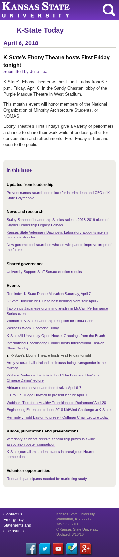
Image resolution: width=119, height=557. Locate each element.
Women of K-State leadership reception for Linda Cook (50, 321)
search (109, 9)
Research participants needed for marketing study (47, 479)
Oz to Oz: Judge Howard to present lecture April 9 (47, 395)
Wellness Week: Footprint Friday (33, 328)
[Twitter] (44, 548)
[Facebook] (31, 548)
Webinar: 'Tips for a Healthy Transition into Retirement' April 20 (56, 402)
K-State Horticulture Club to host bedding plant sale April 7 (53, 301)
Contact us (12, 514)
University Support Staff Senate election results (44, 272)
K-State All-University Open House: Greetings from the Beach (56, 336)
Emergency (13, 519)
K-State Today (40, 30)
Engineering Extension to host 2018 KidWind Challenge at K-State (59, 410)
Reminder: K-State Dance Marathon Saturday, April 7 (49, 294)
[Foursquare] (71, 548)
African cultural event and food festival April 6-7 (44, 388)
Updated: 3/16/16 (70, 534)
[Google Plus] (85, 548)
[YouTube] (58, 548)
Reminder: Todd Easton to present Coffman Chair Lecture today (58, 417)
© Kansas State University (77, 529)
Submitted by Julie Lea (25, 71)
